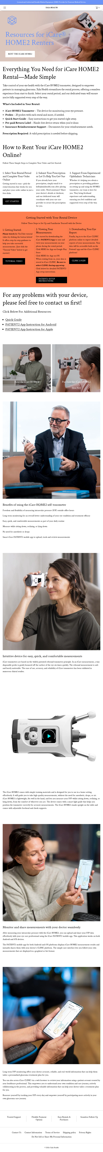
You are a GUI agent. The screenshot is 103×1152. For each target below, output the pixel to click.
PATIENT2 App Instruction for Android (30, 324)
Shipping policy (69, 1132)
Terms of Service (52, 1132)
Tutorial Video (13, 261)
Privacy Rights (85, 1132)
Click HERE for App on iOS (48, 255)
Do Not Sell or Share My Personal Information (51, 1136)
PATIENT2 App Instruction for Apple (29, 329)
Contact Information (33, 1132)
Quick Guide (13, 320)
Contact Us (16, 1132)
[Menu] (6, 8)
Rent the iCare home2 (20, 54)
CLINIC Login (78, 260)
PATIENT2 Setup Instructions (47, 279)
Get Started (12, 201)
